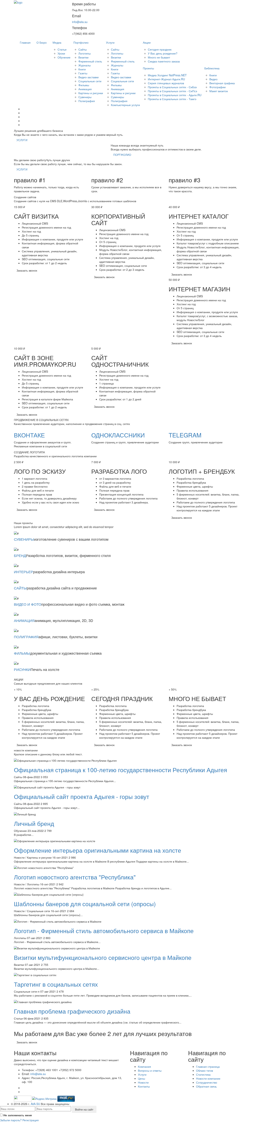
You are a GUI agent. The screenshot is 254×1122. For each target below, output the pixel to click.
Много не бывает (159, 57)
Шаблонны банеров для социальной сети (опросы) (85, 903)
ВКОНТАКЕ (29, 435)
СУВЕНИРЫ (24, 539)
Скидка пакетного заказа (164, 61)
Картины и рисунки (90, 93)
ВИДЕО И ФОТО (27, 604)
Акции (147, 42)
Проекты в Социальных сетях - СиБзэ (172, 87)
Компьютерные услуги (125, 105)
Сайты (82, 49)
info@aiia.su (80, 22)
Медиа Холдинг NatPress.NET (167, 75)
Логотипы (84, 53)
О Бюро (42, 42)
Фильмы (83, 85)
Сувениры (84, 97)
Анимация (85, 89)
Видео (213, 79)
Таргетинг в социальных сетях (56, 984)
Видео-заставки (88, 77)
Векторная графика (222, 83)
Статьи (62, 49)
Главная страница (208, 1066)
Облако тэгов (204, 1070)
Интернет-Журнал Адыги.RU (166, 79)
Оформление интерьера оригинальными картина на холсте (97, 850)
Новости (143, 1082)
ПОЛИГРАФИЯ (26, 636)
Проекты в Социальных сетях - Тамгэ (172, 99)
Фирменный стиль (90, 61)
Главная (25, 42)
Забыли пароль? (11, 1120)
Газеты (82, 73)
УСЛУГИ (21, 140)
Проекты (148, 68)
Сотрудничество (206, 1082)
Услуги (110, 42)
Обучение (64, 57)
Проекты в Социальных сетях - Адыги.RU (174, 95)
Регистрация (30, 1120)
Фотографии (217, 87)
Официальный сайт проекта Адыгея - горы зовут (81, 796)
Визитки (83, 57)
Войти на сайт (84, 1109)
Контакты (144, 1086)
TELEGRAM (185, 435)
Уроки (61, 53)
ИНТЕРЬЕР (23, 571)
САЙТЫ (20, 587)
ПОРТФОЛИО (122, 155)
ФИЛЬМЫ (22, 653)
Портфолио (81, 42)
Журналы (84, 65)
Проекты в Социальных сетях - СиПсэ (172, 91)
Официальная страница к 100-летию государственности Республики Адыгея (120, 769)
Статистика (203, 1074)
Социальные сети (89, 81)
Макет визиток (218, 91)
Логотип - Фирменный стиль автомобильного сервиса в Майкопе (104, 930)
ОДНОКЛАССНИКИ (118, 435)
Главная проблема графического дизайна (72, 1011)
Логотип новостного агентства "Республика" (75, 877)
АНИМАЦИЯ (24, 620)
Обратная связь (206, 1086)
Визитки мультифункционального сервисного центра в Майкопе (102, 957)
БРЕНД (20, 555)
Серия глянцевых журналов (166, 83)
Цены (141, 1078)
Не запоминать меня (17, 1115)
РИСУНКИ (22, 669)
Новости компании (208, 1078)
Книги (82, 69)
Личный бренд (34, 823)
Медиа (57, 42)
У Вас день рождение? (162, 53)
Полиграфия (86, 101)
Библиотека (211, 68)
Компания (144, 1066)
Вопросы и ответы (150, 1070)
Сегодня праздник (159, 49)
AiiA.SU (35, 1104)
